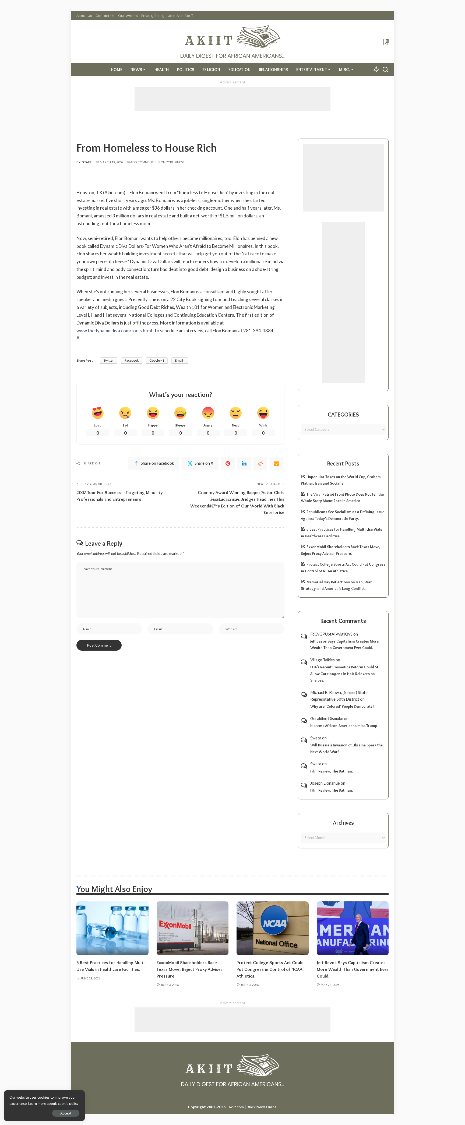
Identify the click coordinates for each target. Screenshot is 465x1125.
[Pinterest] (228, 463)
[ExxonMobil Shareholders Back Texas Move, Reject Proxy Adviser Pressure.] (193, 928)
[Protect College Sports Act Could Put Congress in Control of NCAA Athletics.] (273, 928)
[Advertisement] (232, 99)
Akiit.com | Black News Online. (252, 1107)
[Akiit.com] (233, 41)
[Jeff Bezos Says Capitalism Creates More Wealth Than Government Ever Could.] (353, 928)
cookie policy (68, 1103)
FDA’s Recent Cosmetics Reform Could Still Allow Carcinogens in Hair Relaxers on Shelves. (346, 674)
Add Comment (142, 162)
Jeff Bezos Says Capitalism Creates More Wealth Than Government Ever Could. (344, 644)
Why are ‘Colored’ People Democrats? (342, 706)
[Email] (276, 463)
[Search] (385, 69)
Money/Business (171, 162)
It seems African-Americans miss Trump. (344, 725)
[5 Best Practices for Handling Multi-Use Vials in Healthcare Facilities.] (112, 928)
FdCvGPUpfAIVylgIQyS (331, 634)
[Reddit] (260, 463)
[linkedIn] (244, 463)
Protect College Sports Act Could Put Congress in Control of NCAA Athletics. (270, 969)
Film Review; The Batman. (331, 771)
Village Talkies (322, 659)
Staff (87, 162)
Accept (65, 1113)
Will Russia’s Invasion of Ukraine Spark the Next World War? (346, 748)
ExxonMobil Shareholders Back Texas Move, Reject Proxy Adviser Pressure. (190, 969)
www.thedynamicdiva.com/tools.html (114, 330)
